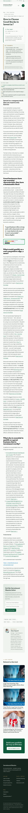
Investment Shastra (7, 5)
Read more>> (14, 499)
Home (4, 12)
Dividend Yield (12, 137)
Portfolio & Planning (20, 778)
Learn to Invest (6, 778)
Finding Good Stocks (9, 14)
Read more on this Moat (15, 394)
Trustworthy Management (12, 556)
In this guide (4, 82)
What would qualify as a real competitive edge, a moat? (12, 92)
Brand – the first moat (18, 275)
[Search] (23, 5)
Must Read (7, 622)
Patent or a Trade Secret (9, 546)
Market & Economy (7, 785)
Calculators (5, 792)
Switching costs (18, 369)
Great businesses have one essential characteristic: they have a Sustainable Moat (13, 89)
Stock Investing (10, 12)
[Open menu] (18, 5)
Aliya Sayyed (10, 29)
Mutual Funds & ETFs (7, 782)
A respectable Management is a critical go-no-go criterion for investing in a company (14, 503)
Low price (13, 550)
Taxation (18, 780)
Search (4, 794)
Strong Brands (19, 544)
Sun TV (19, 342)
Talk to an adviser (7, 1)
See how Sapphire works (14, 748)
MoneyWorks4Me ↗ (7, 796)
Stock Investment (17, 622)
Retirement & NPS (20, 782)
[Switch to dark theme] (24, 1)
